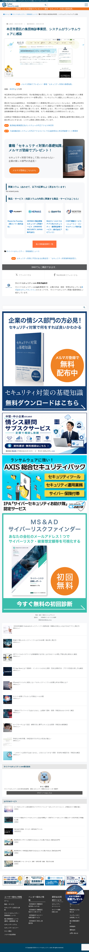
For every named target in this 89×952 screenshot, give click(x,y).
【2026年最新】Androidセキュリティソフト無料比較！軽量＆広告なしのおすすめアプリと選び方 (46, 626)
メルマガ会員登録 (10, 934)
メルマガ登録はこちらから (24, 170)
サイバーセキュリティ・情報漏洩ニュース (23, 251)
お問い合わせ (74, 933)
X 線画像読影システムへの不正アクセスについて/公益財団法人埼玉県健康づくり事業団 (44, 131)
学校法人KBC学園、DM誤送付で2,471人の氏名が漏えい (32, 738)
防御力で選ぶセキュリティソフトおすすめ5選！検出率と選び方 (34, 640)
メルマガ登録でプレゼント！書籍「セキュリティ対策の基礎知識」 (48, 9)
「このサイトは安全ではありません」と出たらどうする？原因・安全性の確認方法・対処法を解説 (46, 753)
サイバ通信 (7, 931)
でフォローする (25, 275)
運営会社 (72, 930)
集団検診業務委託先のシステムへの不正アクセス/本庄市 (32, 125)
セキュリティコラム (10, 924)
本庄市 (12, 89)
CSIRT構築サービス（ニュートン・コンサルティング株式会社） (74, 225)
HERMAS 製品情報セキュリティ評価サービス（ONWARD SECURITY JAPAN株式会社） (35, 226)
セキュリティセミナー (11, 928)
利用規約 (72, 926)
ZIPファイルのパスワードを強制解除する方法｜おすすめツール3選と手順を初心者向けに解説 (45, 654)
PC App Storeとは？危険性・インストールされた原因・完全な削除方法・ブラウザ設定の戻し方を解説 (48, 668)
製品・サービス (9, 904)
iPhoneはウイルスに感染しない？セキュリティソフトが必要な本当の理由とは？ (40, 682)
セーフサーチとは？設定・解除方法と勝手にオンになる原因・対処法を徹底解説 (40, 724)
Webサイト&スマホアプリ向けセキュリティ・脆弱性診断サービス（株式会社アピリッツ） (54, 226)
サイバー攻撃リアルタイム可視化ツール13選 (28, 696)
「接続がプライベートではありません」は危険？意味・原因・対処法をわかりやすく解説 (43, 710)
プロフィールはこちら (44, 793)
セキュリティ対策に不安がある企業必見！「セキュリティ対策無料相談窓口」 (47, 258)
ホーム (6, 901)
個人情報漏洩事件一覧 (44, 244)
